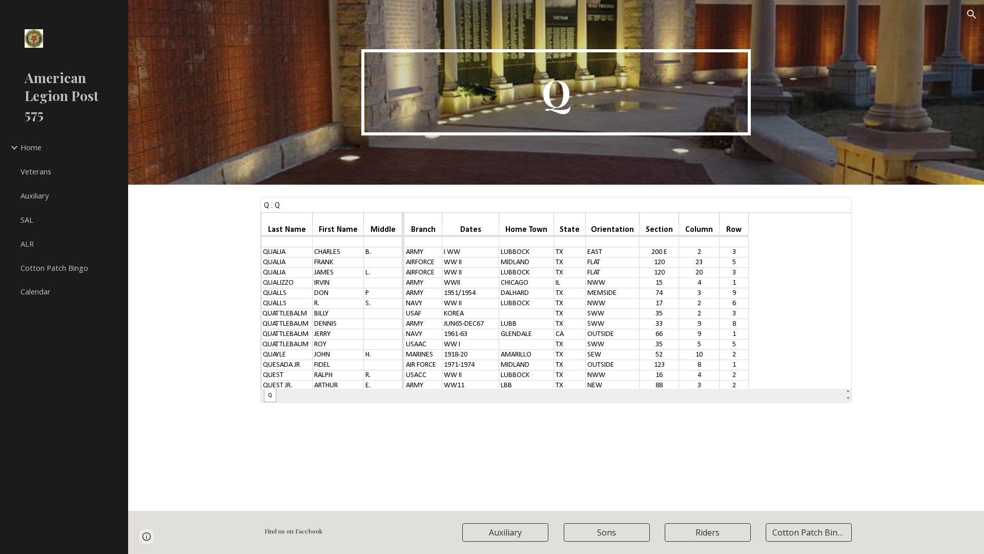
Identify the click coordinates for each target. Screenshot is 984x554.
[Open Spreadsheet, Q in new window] (832, 210)
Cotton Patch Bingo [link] (54, 268)
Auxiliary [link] (34, 195)
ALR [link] (27, 244)
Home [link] (31, 147)
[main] (556, 92)
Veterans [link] (35, 171)
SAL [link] (26, 219)
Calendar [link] (35, 291)
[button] (971, 14)
